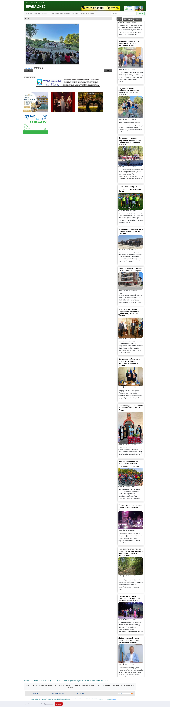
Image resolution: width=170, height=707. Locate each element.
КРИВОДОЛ (52, 685)
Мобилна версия (58, 693)
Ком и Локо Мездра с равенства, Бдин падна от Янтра (129, 172)
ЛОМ (113, 685)
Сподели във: (28, 68)
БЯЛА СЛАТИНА (69, 686)
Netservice (113, 699)
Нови (119, 19)
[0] (28, 70)
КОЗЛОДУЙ (36, 685)
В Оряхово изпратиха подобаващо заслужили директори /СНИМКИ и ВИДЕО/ (128, 296)
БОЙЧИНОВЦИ (129, 685)
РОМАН (91, 685)
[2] (108, 70)
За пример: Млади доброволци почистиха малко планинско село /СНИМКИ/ (128, 74)
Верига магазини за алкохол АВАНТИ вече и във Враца (130, 253)
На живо (138, 19)
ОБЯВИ (82, 13)
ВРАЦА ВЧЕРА (65, 13)
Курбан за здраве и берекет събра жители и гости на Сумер (130, 391)
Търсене (140, 13)
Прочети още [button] (48, 704)
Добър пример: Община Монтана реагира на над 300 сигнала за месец (129, 623)
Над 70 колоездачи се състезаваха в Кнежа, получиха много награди (129, 447)
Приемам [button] (58, 704)
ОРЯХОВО (77, 685)
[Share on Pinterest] (40, 68)
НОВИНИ (29, 13)
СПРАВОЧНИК (54, 13)
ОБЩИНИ (37, 13)
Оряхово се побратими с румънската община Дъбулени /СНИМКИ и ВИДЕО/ (129, 345)
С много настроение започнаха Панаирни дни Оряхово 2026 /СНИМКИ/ (129, 581)
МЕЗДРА (44, 685)
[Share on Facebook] (35, 68)
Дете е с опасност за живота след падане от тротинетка (128, 668)
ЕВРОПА (45, 13)
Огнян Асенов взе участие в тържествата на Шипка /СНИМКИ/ (130, 214)
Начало (28, 2)
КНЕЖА (107, 685)
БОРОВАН (61, 685)
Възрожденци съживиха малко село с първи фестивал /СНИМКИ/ (129, 26)
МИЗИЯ (85, 685)
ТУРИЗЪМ (74, 13)
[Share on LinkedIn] (38, 68)
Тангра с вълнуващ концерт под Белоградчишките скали (130, 490)
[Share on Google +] (37, 68)
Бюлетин (36, 693)
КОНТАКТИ (90, 13)
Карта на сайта (34, 2)
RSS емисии (80, 693)
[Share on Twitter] (42, 68)
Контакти (41, 2)
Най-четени (128, 19)
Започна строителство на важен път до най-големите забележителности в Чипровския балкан (130, 535)
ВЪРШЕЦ (119, 685)
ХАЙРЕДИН (100, 685)
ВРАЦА (28, 685)
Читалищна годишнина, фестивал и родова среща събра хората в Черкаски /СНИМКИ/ (129, 124)
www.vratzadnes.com (37, 698)
